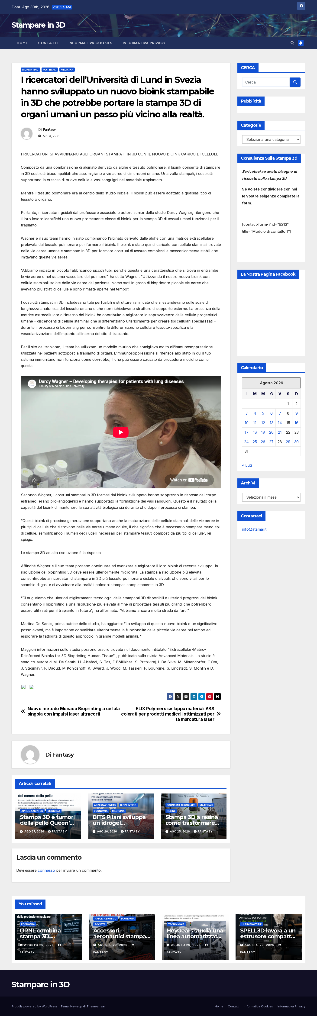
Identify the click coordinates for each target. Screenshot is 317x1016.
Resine (171, 811)
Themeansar (96, 1006)
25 (255, 441)
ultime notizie (252, 924)
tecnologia (176, 924)
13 (271, 422)
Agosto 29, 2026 (39, 945)
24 (246, 441)
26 (263, 441)
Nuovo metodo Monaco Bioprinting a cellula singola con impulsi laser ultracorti (74, 711)
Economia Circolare (181, 805)
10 (247, 422)
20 (271, 432)
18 (255, 432)
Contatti (48, 43)
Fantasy (49, 129)
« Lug (247, 465)
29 (288, 441)
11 (254, 422)
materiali (49, 69)
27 (271, 441)
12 (263, 422)
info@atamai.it (254, 529)
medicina (67, 69)
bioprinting (30, 69)
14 (280, 422)
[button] (292, 43)
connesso (46, 870)
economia (101, 811)
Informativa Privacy (144, 43)
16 (296, 422)
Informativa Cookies (90, 43)
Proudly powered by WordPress (35, 1006)
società (100, 924)
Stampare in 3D (38, 24)
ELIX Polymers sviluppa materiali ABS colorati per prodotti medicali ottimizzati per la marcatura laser (167, 714)
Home (22, 43)
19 (263, 432)
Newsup (76, 1006)
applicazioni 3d (32, 811)
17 (247, 432)
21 (280, 432)
